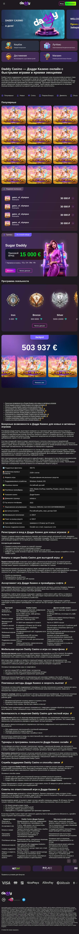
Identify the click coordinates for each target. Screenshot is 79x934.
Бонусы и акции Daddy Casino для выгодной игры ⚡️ (24, 407)
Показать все (39, 382)
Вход (62, 3)
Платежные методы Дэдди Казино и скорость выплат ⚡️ (25, 412)
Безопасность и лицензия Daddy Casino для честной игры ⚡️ (27, 414)
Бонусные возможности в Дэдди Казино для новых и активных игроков (30, 403)
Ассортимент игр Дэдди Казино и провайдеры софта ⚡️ (25, 409)
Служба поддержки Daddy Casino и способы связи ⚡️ (24, 418)
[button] (3, 24)
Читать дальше (25, 270)
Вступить (10, 270)
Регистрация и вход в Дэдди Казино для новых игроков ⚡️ (26, 405)
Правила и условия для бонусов (13, 874)
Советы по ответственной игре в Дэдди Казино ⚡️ (23, 420)
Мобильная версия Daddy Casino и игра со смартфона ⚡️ (26, 410)
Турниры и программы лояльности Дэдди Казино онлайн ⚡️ (26, 416)
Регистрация (70, 3)
